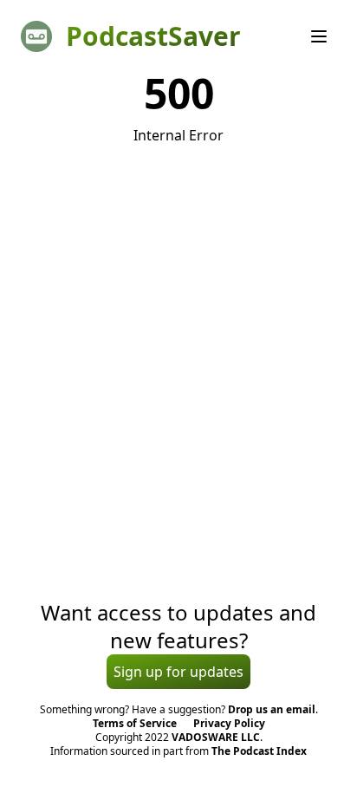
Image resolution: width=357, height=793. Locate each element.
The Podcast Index (259, 751)
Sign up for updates (178, 671)
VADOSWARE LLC (216, 737)
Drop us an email (271, 709)
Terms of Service (135, 723)
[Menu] (319, 36)
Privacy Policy (229, 723)
